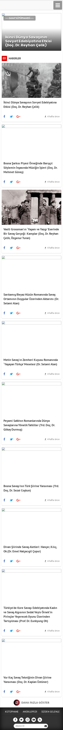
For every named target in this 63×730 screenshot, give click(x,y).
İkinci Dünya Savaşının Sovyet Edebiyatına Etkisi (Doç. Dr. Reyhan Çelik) (28, 41)
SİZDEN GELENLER (51, 711)
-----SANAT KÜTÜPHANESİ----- (19, 18)
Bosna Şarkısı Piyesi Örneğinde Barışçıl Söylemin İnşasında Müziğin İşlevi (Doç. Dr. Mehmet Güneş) (30, 167)
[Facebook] (4, 116)
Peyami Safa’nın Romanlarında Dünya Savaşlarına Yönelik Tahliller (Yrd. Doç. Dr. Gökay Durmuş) (29, 425)
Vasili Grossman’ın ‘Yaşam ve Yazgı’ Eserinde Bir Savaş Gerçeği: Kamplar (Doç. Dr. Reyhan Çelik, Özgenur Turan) (31, 233)
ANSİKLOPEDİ (30, 711)
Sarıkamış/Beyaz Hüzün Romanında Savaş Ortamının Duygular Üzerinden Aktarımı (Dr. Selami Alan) (31, 299)
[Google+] (18, 116)
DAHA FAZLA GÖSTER (35, 702)
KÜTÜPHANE (12, 711)
